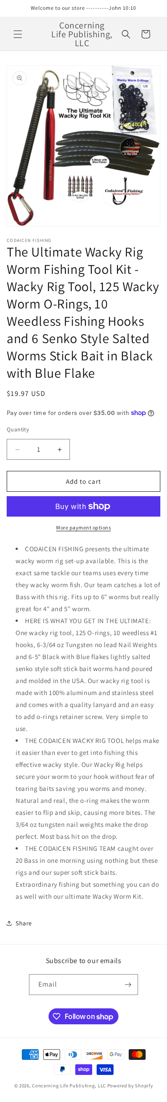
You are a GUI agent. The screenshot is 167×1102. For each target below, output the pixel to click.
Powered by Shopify (130, 1085)
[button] (18, 34)
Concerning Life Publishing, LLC (69, 1085)
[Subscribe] (128, 984)
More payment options (83, 527)
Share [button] (24, 923)
